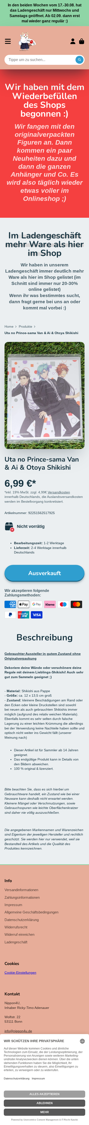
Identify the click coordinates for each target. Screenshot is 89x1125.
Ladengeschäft (16, 942)
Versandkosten (59, 492)
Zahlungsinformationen (22, 897)
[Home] (27, 41)
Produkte (25, 326)
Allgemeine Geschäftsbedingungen (31, 912)
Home (9, 326)
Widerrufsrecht (16, 927)
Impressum (13, 905)
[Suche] (79, 60)
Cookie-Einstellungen (20, 972)
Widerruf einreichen (19, 934)
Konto (73, 41)
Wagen (81, 41)
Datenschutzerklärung (22, 920)
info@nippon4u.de (18, 1031)
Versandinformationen (21, 890)
